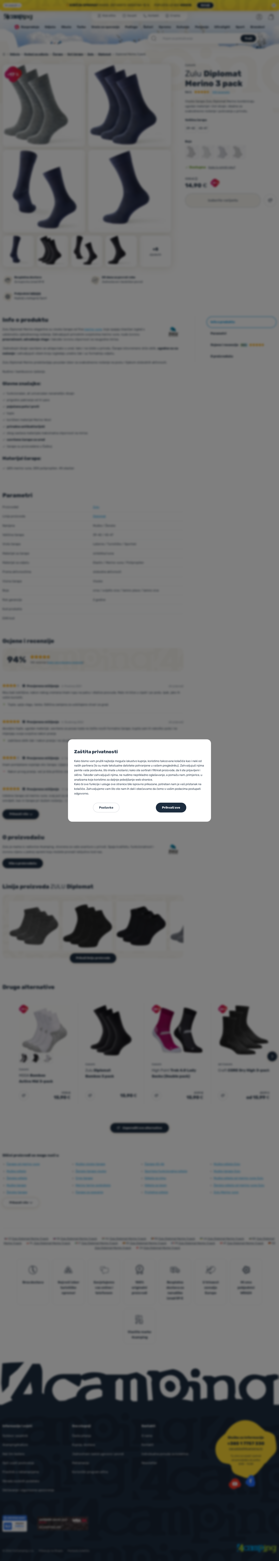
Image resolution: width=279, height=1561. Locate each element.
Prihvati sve (171, 807)
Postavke (106, 807)
